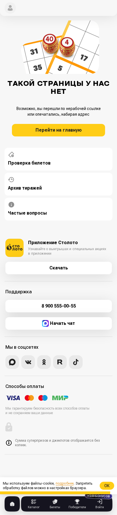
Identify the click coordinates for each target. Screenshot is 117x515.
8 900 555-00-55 (58, 306)
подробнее (65, 483)
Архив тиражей (25, 188)
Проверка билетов (29, 163)
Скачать (58, 268)
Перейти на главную (58, 130)
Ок (107, 485)
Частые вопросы (27, 213)
